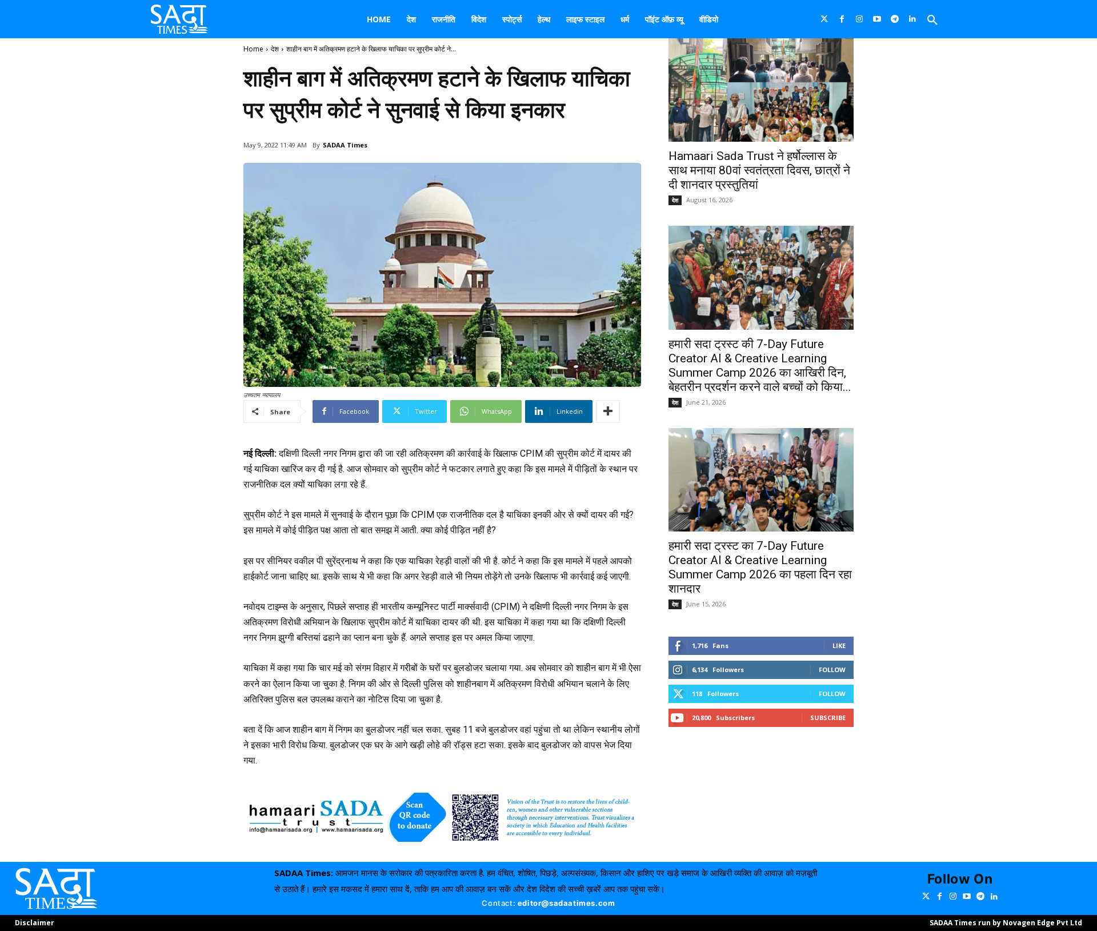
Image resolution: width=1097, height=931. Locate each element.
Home (253, 49)
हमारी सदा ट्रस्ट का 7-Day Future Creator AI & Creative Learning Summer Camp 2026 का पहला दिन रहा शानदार (760, 567)
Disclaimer (34, 923)
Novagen (1019, 923)
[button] (932, 20)
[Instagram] (860, 19)
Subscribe (828, 717)
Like (839, 645)
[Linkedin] (913, 19)
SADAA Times (345, 145)
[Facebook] (842, 19)
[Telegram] (895, 19)
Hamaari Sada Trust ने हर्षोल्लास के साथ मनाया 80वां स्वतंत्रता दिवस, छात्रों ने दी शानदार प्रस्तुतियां (759, 170)
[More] (608, 411)
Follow (832, 669)
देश (275, 49)
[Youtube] (877, 19)
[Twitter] (824, 19)
